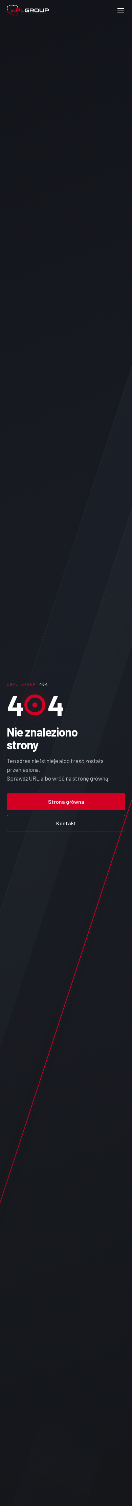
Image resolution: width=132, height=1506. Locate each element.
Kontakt (66, 823)
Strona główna (66, 801)
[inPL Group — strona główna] (28, 10)
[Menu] (121, 10)
